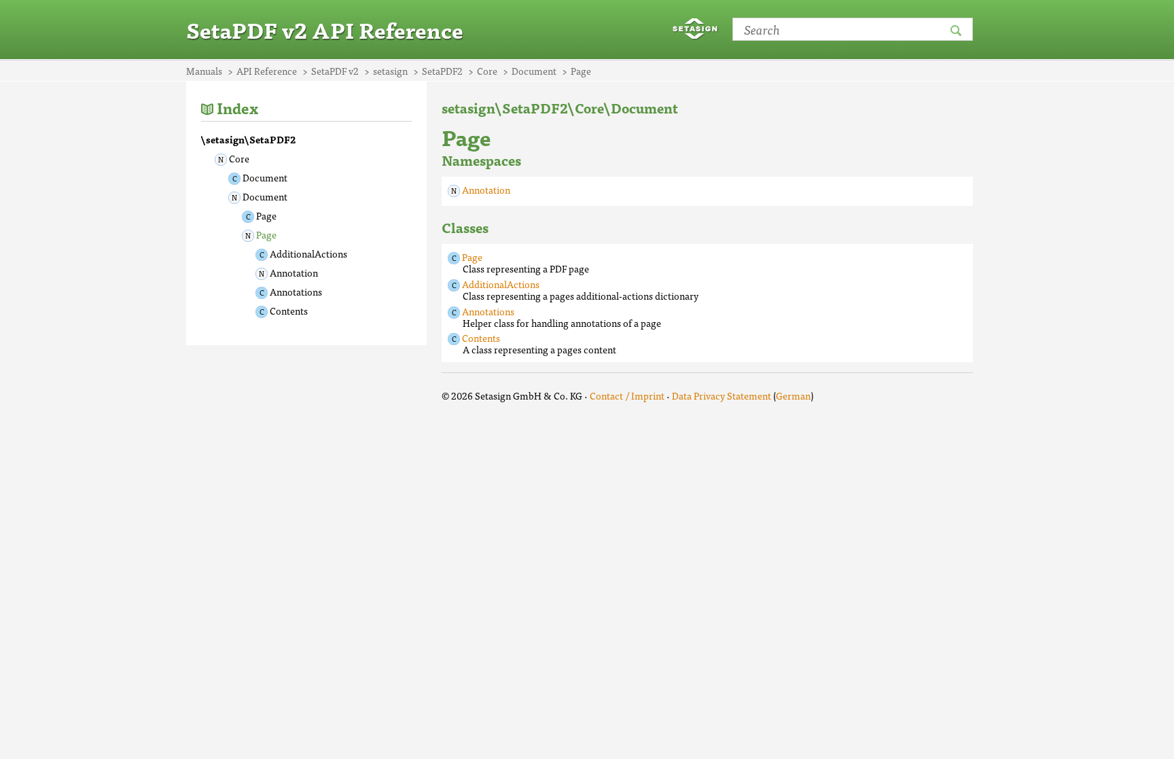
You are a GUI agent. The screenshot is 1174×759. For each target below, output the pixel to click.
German (793, 395)
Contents (289, 310)
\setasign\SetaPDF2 (248, 139)
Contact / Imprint (627, 395)
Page (266, 215)
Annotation (294, 272)
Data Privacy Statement (721, 395)
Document (265, 177)
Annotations (296, 291)
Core (239, 158)
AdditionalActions (308, 253)
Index (237, 108)
